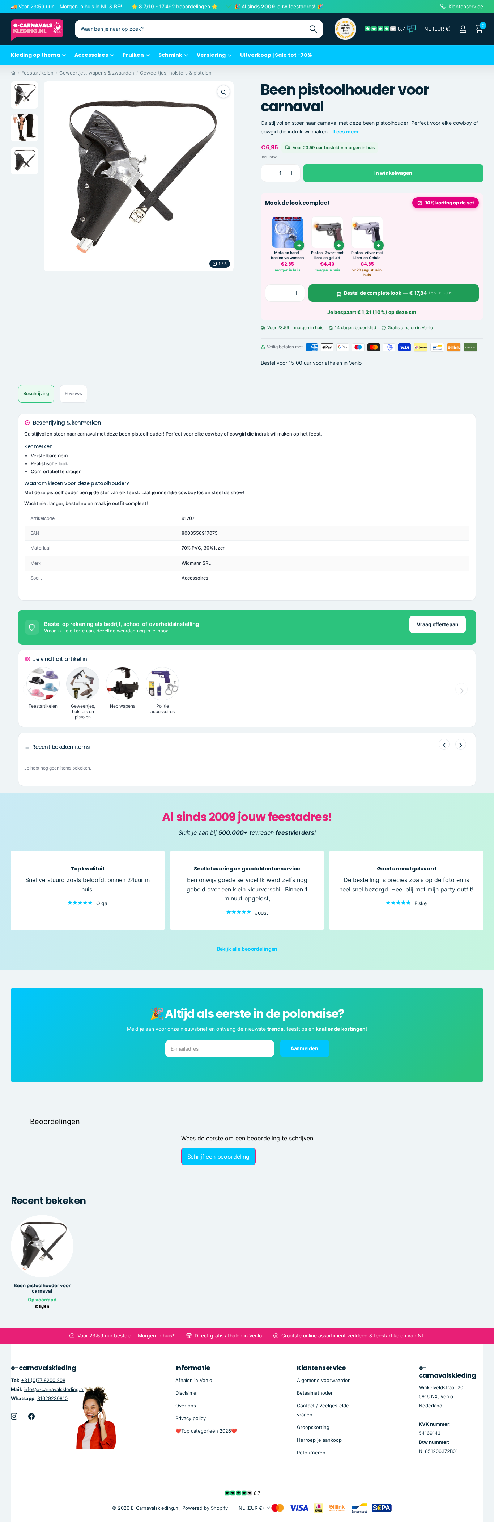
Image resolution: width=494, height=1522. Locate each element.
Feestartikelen (37, 73)
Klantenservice (321, 1367)
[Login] (462, 29)
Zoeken (313, 29)
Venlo (355, 363)
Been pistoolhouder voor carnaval (42, 1288)
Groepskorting (313, 1427)
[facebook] (31, 1416)
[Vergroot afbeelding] (223, 91)
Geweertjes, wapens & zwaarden (96, 73)
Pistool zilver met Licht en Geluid (367, 255)
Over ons (185, 1405)
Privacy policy (190, 1418)
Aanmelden (304, 1048)
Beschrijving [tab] (36, 393)
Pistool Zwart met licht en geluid (327, 255)
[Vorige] (444, 744)
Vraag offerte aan (438, 624)
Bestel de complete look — (398, 293)
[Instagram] (14, 1416)
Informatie (192, 1367)
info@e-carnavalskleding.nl (54, 1389)
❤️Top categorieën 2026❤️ (206, 1431)
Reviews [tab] (73, 393)
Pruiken (133, 55)
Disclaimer (186, 1393)
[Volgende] (460, 744)
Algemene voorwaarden (324, 1380)
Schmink (170, 55)
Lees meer (346, 131)
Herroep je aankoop (319, 1440)
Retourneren (311, 1452)
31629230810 (52, 1398)
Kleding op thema (35, 55)
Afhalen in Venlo (193, 1380)
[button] (292, 173)
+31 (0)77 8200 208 (43, 1380)
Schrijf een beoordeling (218, 1156)
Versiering (211, 55)
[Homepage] (13, 73)
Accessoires (91, 55)
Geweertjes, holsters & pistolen (176, 73)
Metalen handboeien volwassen (287, 255)
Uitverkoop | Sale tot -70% (276, 55)
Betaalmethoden (315, 1393)
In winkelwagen (393, 173)
